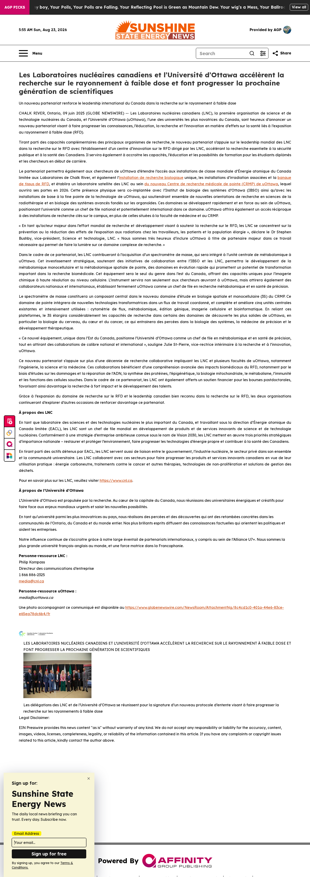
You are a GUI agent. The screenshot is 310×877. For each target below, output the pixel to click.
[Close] (88, 778)
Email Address (26, 833)
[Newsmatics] (9, 455)
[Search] (251, 53)
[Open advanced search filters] (262, 53)
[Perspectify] (9, 432)
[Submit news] (9, 421)
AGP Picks (15, 7)
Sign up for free (49, 854)
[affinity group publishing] (9, 444)
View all (299, 7)
